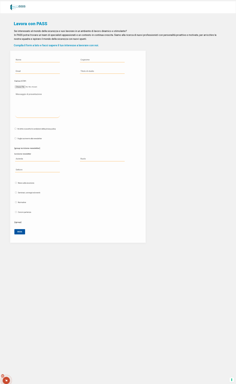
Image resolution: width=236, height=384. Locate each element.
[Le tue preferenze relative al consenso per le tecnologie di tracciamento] (231, 379)
